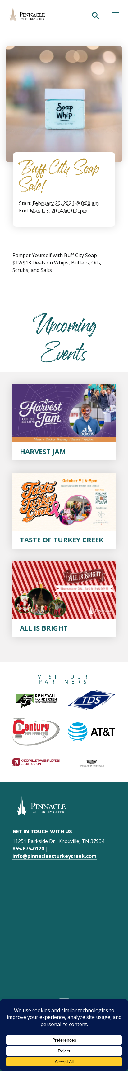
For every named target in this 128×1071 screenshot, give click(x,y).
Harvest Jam (43, 451)
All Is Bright (44, 628)
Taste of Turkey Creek (61, 540)
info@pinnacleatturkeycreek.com (54, 856)
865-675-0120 (28, 848)
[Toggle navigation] (115, 15)
